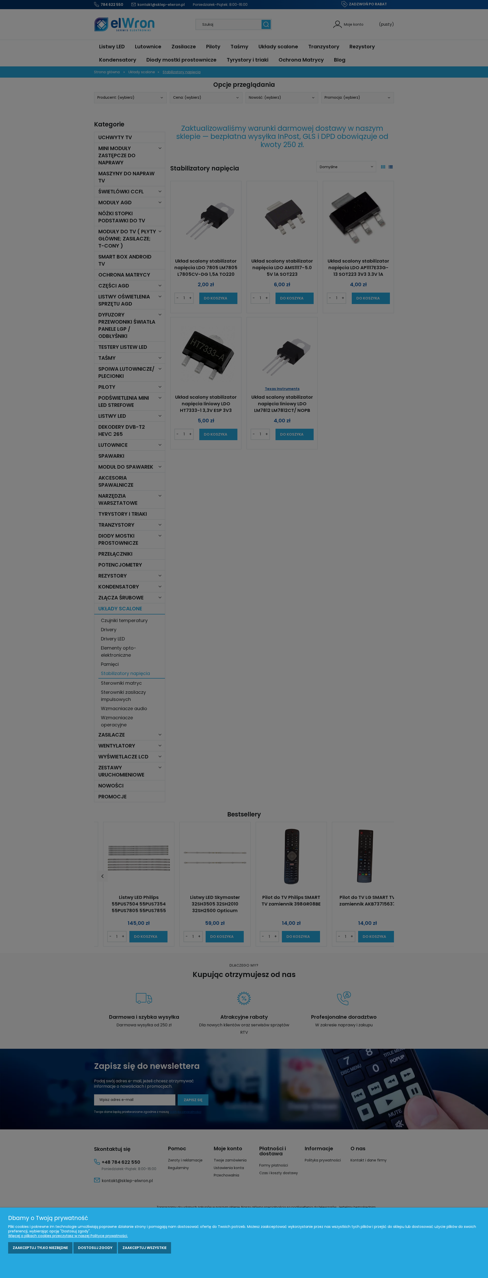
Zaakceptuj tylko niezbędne (40, 1247)
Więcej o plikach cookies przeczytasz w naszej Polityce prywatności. (68, 1235)
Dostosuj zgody (95, 1247)
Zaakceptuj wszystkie (144, 1247)
